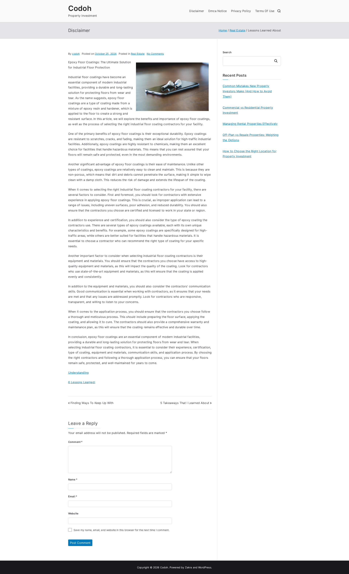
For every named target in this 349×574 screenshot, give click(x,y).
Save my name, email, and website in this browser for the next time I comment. (121, 529)
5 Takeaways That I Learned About (184, 403)
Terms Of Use (264, 11)
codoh (76, 53)
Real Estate (138, 53)
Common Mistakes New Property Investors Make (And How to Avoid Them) (247, 91)
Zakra (188, 567)
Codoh (80, 8)
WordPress (204, 567)
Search (227, 52)
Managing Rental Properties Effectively (250, 124)
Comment (75, 441)
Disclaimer (196, 11)
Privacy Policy (241, 11)
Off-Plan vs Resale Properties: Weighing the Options (250, 137)
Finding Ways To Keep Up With (92, 403)
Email (72, 496)
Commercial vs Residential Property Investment (248, 110)
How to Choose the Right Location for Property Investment (249, 153)
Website (73, 513)
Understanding (78, 372)
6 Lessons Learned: (81, 382)
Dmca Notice (217, 11)
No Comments (155, 53)
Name (72, 479)
